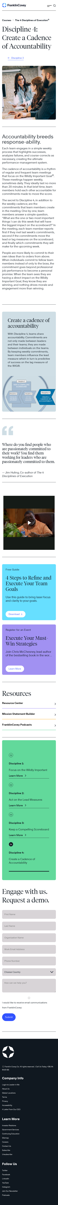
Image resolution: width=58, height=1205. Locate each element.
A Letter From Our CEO (11, 1109)
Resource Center (12, 703)
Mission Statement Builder (18, 713)
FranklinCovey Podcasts (17, 724)
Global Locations (8, 1093)
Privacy (5, 1101)
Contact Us (6, 1146)
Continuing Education (10, 1134)
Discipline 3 (17, 58)
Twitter (4, 1170)
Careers (5, 1142)
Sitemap (5, 1138)
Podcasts (6, 1195)
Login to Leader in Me (10, 1085)
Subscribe (6, 1150)
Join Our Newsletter (10, 1191)
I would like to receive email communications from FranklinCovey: (24, 1005)
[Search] (54, 4)
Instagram (6, 1187)
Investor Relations (9, 1125)
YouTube (5, 1183)
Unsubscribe (7, 1154)
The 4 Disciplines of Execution (32, 20)
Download (14, 614)
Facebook (6, 1174)
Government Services (10, 1130)
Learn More (15, 668)
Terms (4, 1097)
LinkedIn (5, 1179)
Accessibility (7, 1105)
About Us (5, 1089)
